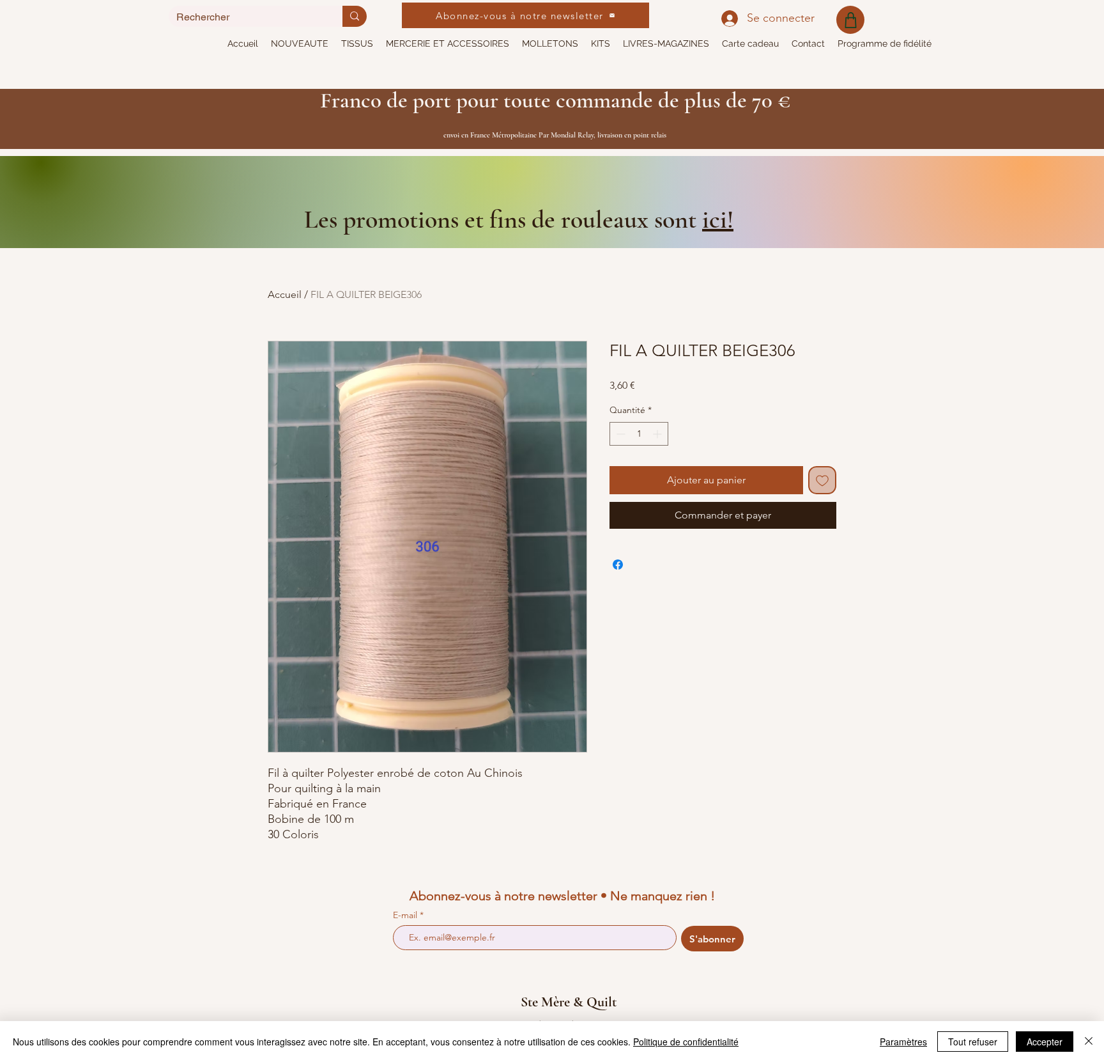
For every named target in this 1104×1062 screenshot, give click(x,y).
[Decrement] (619, 434)
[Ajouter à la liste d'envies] (822, 480)
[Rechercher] (354, 16)
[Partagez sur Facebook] (617, 564)
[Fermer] (1088, 1041)
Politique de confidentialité (686, 1041)
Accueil (285, 294)
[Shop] (850, 20)
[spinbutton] (638, 434)
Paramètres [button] (903, 1041)
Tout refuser (972, 1041)
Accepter (1044, 1041)
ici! (717, 219)
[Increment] (658, 434)
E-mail (406, 914)
